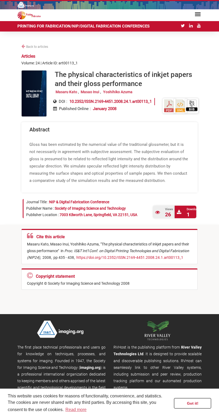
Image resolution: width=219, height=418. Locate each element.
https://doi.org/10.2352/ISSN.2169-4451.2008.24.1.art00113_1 (129, 257)
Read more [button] (76, 409)
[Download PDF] (169, 105)
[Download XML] (180, 105)
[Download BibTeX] (191, 105)
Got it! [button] (192, 403)
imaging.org (90, 367)
